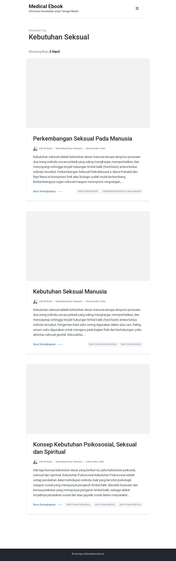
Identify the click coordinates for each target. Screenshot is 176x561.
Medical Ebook (46, 6)
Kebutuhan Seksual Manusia (70, 291)
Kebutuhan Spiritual (130, 505)
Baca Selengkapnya (44, 191)
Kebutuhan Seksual (88, 191)
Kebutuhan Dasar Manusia (69, 148)
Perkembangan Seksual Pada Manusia (82, 138)
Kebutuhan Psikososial (78, 505)
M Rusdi (48, 148)
